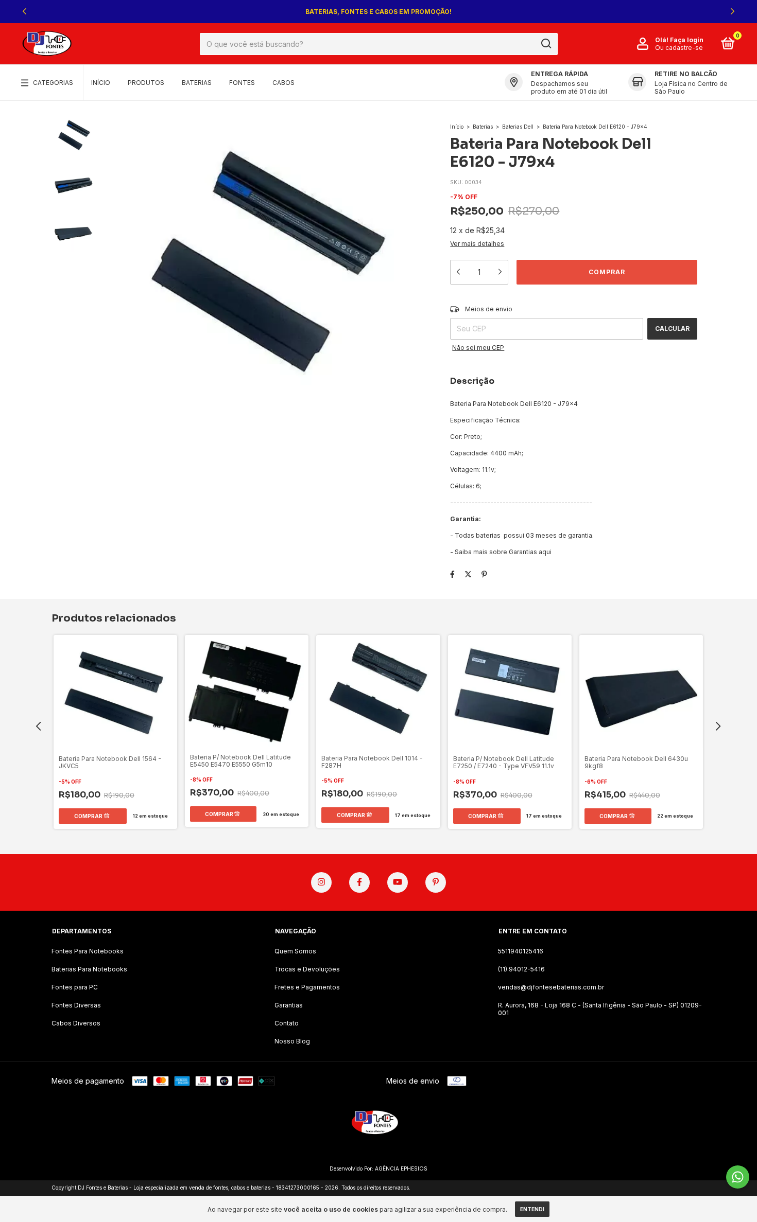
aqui (545, 552)
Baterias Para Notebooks (89, 969)
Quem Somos (295, 951)
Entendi (532, 1209)
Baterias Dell (518, 126)
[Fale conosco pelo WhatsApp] (737, 1177)
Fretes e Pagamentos (307, 987)
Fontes (242, 82)
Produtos (146, 82)
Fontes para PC (74, 987)
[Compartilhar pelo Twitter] (468, 574)
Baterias (197, 82)
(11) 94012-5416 (521, 969)
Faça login (686, 40)
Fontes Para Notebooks (87, 951)
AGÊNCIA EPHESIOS (401, 1168)
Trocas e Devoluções (307, 969)
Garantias (288, 1005)
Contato (286, 1023)
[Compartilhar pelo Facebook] (452, 574)
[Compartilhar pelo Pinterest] (484, 574)
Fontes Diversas (76, 1005)
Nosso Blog (292, 1041)
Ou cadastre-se (679, 47)
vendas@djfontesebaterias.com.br (551, 987)
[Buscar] (545, 43)
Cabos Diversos (75, 1023)
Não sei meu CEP (478, 347)
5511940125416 (520, 951)
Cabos (283, 82)
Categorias (53, 82)
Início (100, 82)
